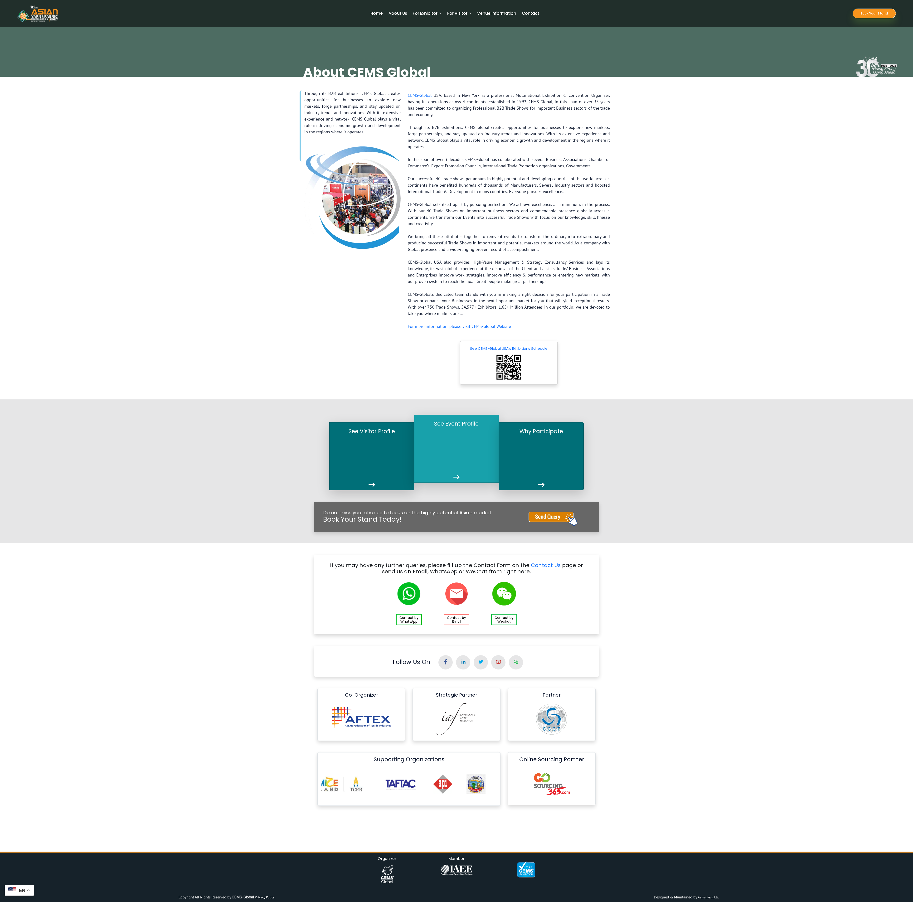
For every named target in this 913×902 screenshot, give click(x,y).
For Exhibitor (425, 13)
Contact (530, 13)
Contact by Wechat (504, 619)
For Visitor (457, 13)
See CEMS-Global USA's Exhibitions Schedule (509, 348)
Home (376, 13)
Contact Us (546, 565)
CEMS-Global (420, 95)
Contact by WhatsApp (408, 619)
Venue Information (496, 13)
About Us (398, 13)
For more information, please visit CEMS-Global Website (460, 326)
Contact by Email (456, 619)
